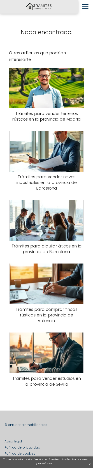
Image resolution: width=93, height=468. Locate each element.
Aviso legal (13, 441)
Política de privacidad (22, 447)
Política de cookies (20, 453)
